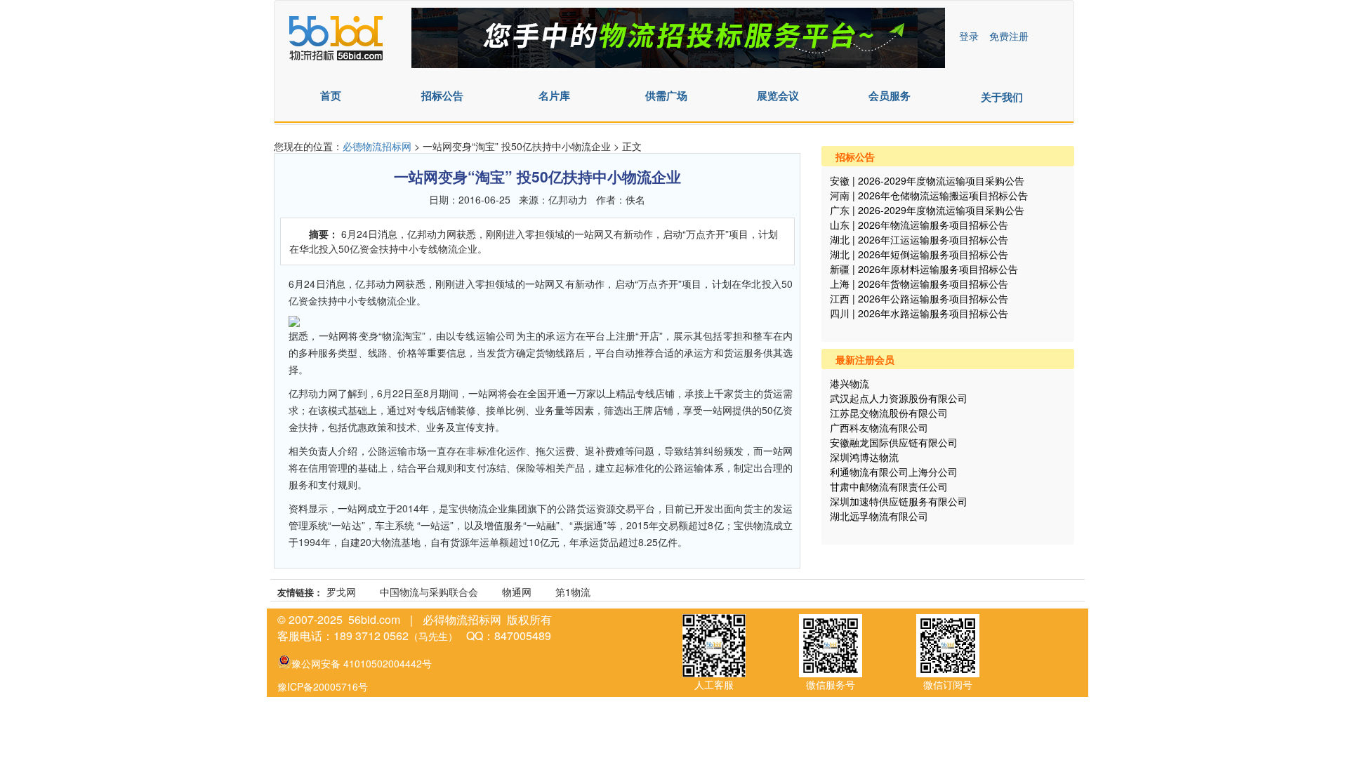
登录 (969, 36)
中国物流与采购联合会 (429, 592)
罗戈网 (341, 592)
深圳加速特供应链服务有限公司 (898, 501)
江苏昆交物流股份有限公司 (889, 413)
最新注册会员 (864, 359)
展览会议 (778, 95)
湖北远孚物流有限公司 (879, 516)
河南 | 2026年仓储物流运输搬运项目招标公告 (929, 195)
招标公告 (442, 95)
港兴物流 (849, 383)
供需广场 (666, 95)
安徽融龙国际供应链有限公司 (894, 442)
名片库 (554, 95)
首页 (330, 95)
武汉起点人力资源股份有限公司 (898, 398)
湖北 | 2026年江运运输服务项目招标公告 (919, 239)
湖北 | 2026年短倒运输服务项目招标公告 (919, 254)
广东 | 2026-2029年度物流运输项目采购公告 (927, 210)
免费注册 (1009, 36)
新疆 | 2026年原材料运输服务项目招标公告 (924, 269)
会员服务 (889, 95)
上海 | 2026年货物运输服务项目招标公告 (919, 284)
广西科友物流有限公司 (879, 427)
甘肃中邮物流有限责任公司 (889, 486)
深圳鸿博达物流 (864, 457)
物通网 (516, 592)
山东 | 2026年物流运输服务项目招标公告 (919, 225)
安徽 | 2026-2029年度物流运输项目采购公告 (927, 180)
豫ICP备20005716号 (322, 686)
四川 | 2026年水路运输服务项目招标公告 (919, 313)
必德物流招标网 (378, 146)
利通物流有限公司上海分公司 (894, 472)
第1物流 (572, 592)
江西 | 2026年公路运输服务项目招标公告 (919, 298)
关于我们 (1002, 97)
